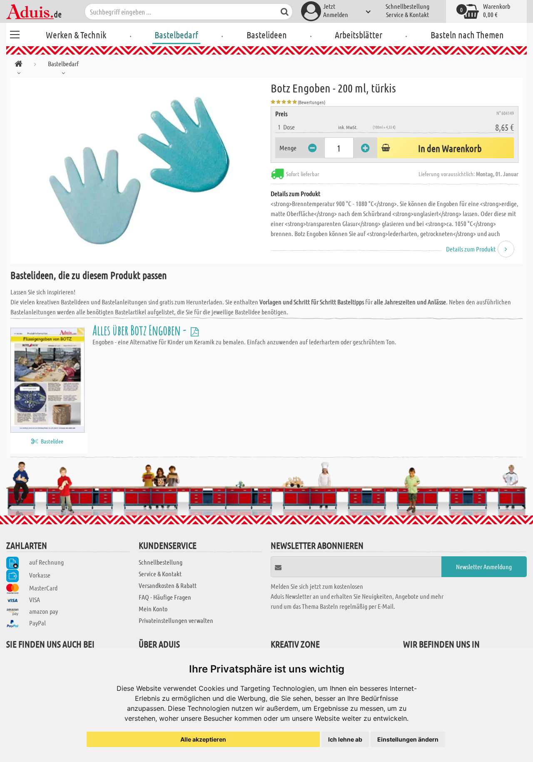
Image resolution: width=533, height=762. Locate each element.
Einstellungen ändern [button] (407, 739)
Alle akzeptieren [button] (203, 739)
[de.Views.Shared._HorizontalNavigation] (18, 65)
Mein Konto (153, 609)
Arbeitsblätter (358, 34)
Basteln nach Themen (467, 34)
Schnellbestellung (407, 6)
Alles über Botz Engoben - (140, 330)
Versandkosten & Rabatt (168, 585)
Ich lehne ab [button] (345, 739)
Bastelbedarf (176, 34)
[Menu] (14, 33)
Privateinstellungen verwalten (176, 620)
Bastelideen (267, 34)
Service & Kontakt (407, 14)
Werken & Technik (76, 34)
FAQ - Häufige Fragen (165, 597)
